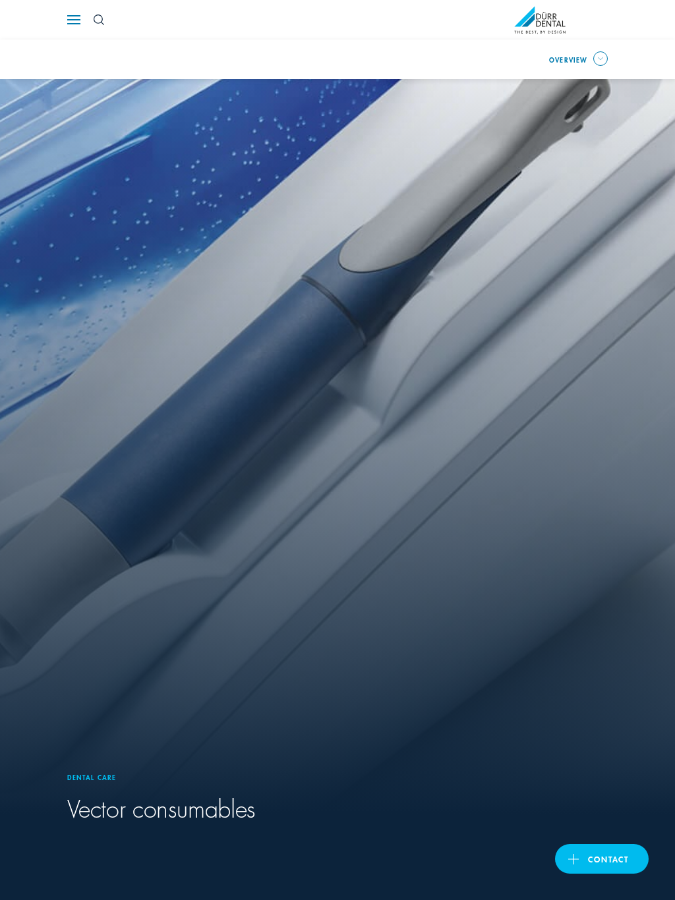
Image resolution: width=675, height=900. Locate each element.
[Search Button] (99, 20)
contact (608, 859)
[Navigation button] (74, 20)
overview (568, 59)
